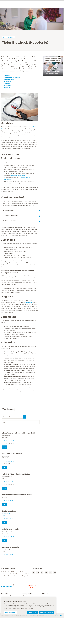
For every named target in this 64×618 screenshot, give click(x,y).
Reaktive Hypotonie (9, 221)
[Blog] (54, 572)
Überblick (7, 75)
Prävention (7, 87)
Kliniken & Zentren (26, 596)
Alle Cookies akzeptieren (46, 612)
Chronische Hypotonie (10, 215)
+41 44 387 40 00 (9, 440)
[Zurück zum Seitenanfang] (33, 581)
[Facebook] (33, 572)
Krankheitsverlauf (9, 79)
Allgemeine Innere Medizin (12, 453)
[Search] (24, 417)
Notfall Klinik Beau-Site (10, 547)
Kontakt (57, 615)
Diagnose (7, 83)
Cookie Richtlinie (39, 615)
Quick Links (4, 593)
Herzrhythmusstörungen (17, 175)
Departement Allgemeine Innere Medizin (17, 494)
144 (30, 588)
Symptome (7, 81)
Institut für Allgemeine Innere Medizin (16, 474)
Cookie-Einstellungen (10, 612)
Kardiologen (28, 302)
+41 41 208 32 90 (9, 536)
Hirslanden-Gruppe (47, 596)
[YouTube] (50, 572)
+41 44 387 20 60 (9, 481)
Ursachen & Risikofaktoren (12, 77)
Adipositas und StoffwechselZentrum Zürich (18, 433)
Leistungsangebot (27, 593)
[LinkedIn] (46, 572)
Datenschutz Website (29, 615)
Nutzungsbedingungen (19, 615)
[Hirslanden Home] (14, 586)
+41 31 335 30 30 (9, 554)
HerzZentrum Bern (9, 511)
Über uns (45, 593)
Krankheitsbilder (9, 37)
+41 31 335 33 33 (8, 518)
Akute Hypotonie (8, 210)
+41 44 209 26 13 (9, 461)
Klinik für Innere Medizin (11, 529)
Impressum (46, 615)
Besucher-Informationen (7, 596)
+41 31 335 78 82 (8, 500)
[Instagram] (37, 572)
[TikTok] (42, 572)
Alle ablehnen (32, 612)
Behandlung (7, 85)
